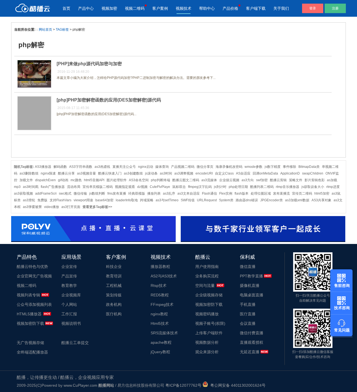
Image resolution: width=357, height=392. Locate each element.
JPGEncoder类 (271, 200)
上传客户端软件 (209, 333)
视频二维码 (134, 8)
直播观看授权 (251, 342)
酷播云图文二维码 (185, 180)
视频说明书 (71, 323)
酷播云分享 (66, 173)
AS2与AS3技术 (164, 276)
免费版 (42, 200)
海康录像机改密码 (229, 167)
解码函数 (60, 167)
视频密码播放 (207, 314)
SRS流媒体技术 (164, 333)
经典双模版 (136, 193)
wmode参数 (253, 167)
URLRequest (207, 200)
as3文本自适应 (188, 193)
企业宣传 (69, 266)
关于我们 (281, 8)
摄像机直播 (249, 285)
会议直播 (247, 323)
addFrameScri (46, 193)
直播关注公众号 (124, 167)
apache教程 (161, 342)
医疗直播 (247, 314)
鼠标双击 (179, 187)
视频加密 (109, 8)
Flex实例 (225, 193)
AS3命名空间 (139, 180)
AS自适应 (243, 173)
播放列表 (154, 193)
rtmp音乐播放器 (287, 187)
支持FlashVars (60, 200)
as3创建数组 (133, 173)
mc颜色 (76, 180)
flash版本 (242, 193)
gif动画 (63, 180)
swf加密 (262, 180)
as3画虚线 (102, 167)
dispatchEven (45, 180)
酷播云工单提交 (75, 342)
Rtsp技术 (159, 285)
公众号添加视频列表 (34, 304)
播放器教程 (160, 266)
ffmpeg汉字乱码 (200, 187)
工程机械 (114, 285)
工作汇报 (69, 314)
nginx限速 (48, 173)
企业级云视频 (229, 180)
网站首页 (45, 30)
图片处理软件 (117, 180)
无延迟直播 (249, 352)
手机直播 (247, 304)
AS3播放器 (43, 167)
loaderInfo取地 (127, 200)
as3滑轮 (29, 200)
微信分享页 (205, 167)
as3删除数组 (29, 173)
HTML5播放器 (29, 314)
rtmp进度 (333, 187)
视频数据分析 (207, 342)
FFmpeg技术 (162, 304)
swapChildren (312, 173)
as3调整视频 (183, 173)
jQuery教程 (160, 352)
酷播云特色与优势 (32, 266)
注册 (335, 8)
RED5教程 (160, 295)
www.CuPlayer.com (80, 385)
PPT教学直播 (251, 276)
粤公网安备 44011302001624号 (237, 385)
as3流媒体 (209, 180)
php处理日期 (238, 187)
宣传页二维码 (302, 193)
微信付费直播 (251, 333)
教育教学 (69, 285)
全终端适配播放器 (32, 352)
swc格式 (65, 193)
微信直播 (247, 266)
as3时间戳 (30, 187)
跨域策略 (146, 200)
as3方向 (248, 180)
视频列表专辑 (28, 295)
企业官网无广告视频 (34, 276)
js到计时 (220, 187)
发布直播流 (281, 193)
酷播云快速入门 (110, 173)
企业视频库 (71, 295)
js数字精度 (273, 167)
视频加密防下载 (30, 323)
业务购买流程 (207, 276)
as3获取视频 (23, 193)
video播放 (51, 207)
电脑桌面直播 (251, 295)
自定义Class (224, 173)
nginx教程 (159, 314)
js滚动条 (151, 173)
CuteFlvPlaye (160, 187)
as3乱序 (169, 193)
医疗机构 (114, 314)
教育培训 (114, 276)
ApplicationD (290, 173)
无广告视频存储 (30, 342)
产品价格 (230, 8)
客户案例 (160, 8)
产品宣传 (69, 276)
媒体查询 (162, 167)
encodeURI (204, 173)
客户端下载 (256, 8)
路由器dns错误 (247, 200)
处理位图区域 (261, 193)
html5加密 (321, 193)
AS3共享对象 (321, 200)
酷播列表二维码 (262, 187)
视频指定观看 (125, 187)
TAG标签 (62, 30)
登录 (312, 8)
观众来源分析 (207, 352)
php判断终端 (160, 180)
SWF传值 (188, 200)
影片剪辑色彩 (315, 180)
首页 (66, 8)
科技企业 (114, 266)
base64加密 (104, 200)
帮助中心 (207, 8)
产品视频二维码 (182, 167)
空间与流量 (205, 285)
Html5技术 (160, 323)
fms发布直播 (116, 193)
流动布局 (73, 187)
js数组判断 (97, 193)
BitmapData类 (309, 167)
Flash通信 (209, 193)
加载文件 (26, 180)
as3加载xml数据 (297, 200)
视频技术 (183, 8)
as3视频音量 (86, 173)
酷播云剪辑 (278, 180)
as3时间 (166, 173)
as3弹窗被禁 (32, 207)
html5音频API (94, 180)
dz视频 (142, 187)
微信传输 (80, 193)
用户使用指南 (207, 266)
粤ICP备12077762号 (183, 385)
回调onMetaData (265, 173)
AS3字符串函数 (80, 167)
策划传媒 (114, 295)
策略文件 (295, 180)
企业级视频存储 (209, 295)
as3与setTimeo (167, 200)
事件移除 (289, 167)
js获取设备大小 (312, 187)
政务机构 (114, 304)
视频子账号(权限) (210, 323)
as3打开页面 (70, 207)
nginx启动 (145, 167)
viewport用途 (83, 200)
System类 (226, 200)
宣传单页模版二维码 (98, 187)
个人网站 (69, 304)
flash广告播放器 (53, 187)
